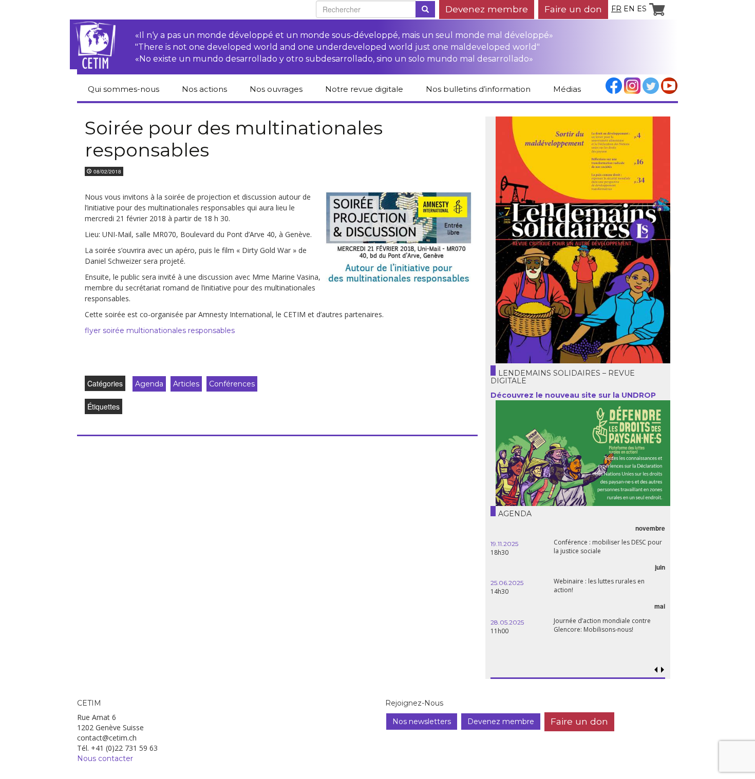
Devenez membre (486, 9)
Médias (567, 89)
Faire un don (573, 9)
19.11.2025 (504, 544)
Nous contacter (105, 758)
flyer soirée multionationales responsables (160, 330)
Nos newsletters (421, 721)
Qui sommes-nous (123, 89)
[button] (662, 670)
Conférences (232, 383)
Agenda (149, 383)
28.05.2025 (507, 622)
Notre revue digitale (364, 89)
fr (616, 8)
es (642, 8)
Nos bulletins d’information (478, 89)
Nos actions (204, 89)
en (629, 8)
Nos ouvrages (276, 89)
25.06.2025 (506, 583)
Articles (186, 383)
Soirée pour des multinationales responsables (234, 138)
